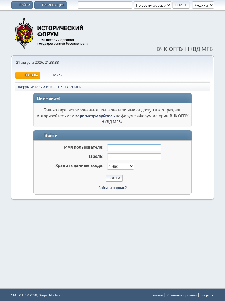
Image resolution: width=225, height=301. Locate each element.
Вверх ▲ (207, 295)
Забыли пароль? (113, 187)
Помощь (156, 295)
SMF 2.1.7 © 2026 (24, 295)
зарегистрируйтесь (95, 115)
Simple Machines (51, 295)
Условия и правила (182, 295)
